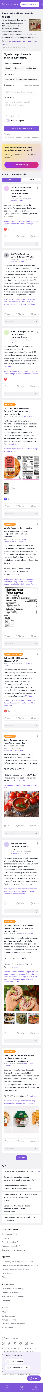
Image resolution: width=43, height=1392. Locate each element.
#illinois (21, 700)
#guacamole (19, 581)
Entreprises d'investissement (14, 1296)
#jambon (12, 705)
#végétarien (13, 979)
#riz (10, 302)
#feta (33, 304)
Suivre (21, 236)
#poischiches (9, 976)
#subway (7, 700)
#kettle (13, 451)
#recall (6, 1101)
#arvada (14, 889)
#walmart (7, 221)
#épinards (22, 302)
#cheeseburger (9, 373)
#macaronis (15, 224)
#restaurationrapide (23, 373)
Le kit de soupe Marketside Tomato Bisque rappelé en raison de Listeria (16, 411)
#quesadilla (29, 581)
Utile (9, 236)
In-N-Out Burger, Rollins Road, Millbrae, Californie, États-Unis (22, 334)
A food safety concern (19, 1367)
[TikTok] (9, 1343)
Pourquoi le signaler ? (11, 1246)
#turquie (19, 584)
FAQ (4, 1312)
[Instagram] (32, 1343)
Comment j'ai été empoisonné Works (17, 1261)
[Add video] (12, 115)
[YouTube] (26, 1343)
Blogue (5, 1277)
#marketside (16, 449)
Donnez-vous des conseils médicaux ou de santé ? (20, 1219)
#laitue (11, 891)
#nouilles (14, 974)
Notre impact (7, 1273)
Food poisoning (16, 1361)
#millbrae (13, 371)
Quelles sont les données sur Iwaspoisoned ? (21, 1265)
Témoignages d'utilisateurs (13, 1250)
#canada (23, 579)
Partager (35, 236)
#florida (16, 785)
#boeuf (22, 224)
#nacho (32, 1103)
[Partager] (37, 187)
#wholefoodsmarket (11, 579)
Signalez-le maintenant (21, 128)
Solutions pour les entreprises (14, 1288)
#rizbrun (7, 304)
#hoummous (25, 304)
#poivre (22, 894)
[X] (14, 1343)
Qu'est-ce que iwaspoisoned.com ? (19, 1171)
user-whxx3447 (16, 854)
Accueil (7, 1390)
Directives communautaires (13, 1323)
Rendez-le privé (17, 120)
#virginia (20, 299)
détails (22, 201)
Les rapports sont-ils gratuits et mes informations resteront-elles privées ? (20, 1197)
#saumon (7, 974)
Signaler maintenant (30, 4)
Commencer (20, 164)
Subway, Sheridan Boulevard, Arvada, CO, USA (21, 846)
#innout (7, 371)
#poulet (7, 581)
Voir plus (7, 366)
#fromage (29, 224)
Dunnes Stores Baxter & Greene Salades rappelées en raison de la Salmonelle (19, 928)
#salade (15, 302)
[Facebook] (3, 1343)
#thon (33, 703)
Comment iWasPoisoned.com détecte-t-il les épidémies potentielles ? (17, 1209)
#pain (6, 891)
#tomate (7, 224)
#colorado (22, 889)
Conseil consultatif (10, 1242)
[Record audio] (18, 115)
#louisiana (23, 221)
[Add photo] (6, 115)
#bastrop (15, 221)
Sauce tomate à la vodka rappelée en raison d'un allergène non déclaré (15, 743)
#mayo (6, 705)
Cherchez (22, 1390)
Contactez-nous (8, 1316)
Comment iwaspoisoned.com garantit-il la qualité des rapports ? (19, 1178)
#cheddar (21, 979)
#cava (6, 299)
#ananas (34, 584)
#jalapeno (15, 894)
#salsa (6, 584)
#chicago (14, 700)
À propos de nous (9, 1234)
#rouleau (34, 972)
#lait (5, 788)
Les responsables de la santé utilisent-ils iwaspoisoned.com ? (18, 1187)
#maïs (6, 302)
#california (22, 371)
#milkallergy (8, 785)
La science (6, 1238)
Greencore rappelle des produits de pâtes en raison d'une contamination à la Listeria (19, 1058)
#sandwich (18, 891)
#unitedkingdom (16, 1101)
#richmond (13, 299)
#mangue (26, 584)
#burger (30, 579)
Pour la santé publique (11, 1292)
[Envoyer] (36, 244)
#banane (7, 894)
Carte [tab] (31, 179)
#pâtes (13, 1103)
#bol (12, 304)
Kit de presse (7, 1327)
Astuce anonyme (9, 1320)
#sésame (20, 972)
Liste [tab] (11, 179)
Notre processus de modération (15, 1269)
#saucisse (30, 976)
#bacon (16, 981)
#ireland (7, 972)
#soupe (35, 449)
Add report (36, 1390)
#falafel (17, 304)
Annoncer (6, 1300)
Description (9, 97)
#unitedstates (32, 221)
